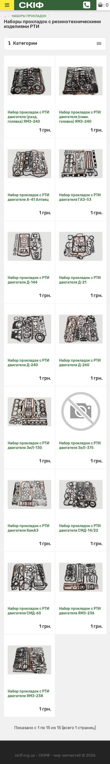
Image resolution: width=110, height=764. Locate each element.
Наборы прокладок (29, 16)
